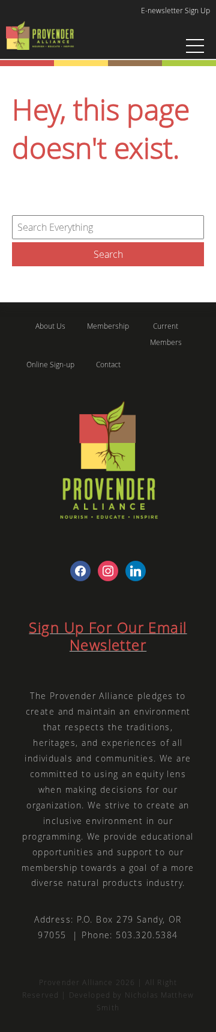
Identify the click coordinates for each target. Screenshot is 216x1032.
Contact (108, 364)
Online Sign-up (50, 364)
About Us (50, 326)
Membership (108, 326)
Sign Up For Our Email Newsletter (108, 636)
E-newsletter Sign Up (175, 10)
